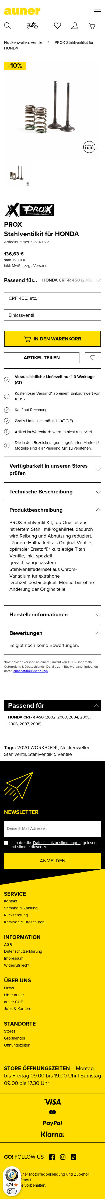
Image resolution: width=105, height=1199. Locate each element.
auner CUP (13, 1002)
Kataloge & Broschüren (24, 922)
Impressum (13, 958)
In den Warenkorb (57, 338)
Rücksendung (16, 915)
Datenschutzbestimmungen (56, 843)
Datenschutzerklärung (23, 951)
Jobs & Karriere (17, 1009)
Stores (9, 1031)
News (9, 988)
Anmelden (52, 860)
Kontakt (10, 901)
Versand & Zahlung (21, 908)
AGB (8, 945)
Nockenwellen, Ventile (23, 42)
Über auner (14, 995)
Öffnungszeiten (17, 1045)
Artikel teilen (42, 357)
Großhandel (14, 1038)
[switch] (12, 1191)
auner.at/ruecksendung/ (30, 670)
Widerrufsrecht (16, 965)
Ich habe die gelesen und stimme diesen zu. (52, 845)
